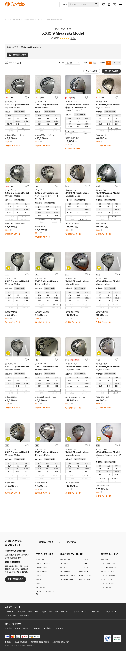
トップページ (105, 560)
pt (7, 142)
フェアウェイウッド (43, 564)
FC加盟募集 (58, 628)
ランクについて (91, 71)
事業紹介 (26, 628)
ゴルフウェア (83, 560)
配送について (33, 612)
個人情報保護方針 (21, 642)
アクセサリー (83, 572)
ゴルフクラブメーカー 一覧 (45, 592)
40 (114, 63)
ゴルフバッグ (65, 564)
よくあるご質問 (10, 616)
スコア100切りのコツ (109, 567)
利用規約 (8, 642)
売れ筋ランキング (46, 542)
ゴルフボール (83, 564)
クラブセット (40, 587)
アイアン (39, 576)
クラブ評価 (71, 542)
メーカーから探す (85, 579)
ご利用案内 (9, 612)
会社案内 (8, 628)
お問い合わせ (24, 616)
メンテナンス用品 (85, 576)
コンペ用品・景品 (66, 579)
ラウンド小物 (65, 572)
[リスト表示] (95, 63)
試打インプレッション (108, 579)
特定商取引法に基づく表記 (40, 642)
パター (38, 583)
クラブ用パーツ (65, 560)
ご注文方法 (21, 612)
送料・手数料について (63, 612)
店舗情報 (47, 628)
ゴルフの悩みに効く (108, 564)
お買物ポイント (110, 612)
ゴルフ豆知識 (106, 587)
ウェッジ (39, 579)
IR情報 (17, 628)
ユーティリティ (41, 567)
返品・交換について (81, 612)
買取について (97, 612)
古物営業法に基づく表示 (61, 642)
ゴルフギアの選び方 (108, 576)
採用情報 (37, 628)
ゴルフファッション (107, 583)
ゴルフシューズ (84, 567)
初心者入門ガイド (107, 572)
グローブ (63, 567)
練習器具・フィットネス (68, 576)
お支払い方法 (47, 612)
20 (109, 63)
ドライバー (40, 560)
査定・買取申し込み (15, 579)
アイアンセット (41, 572)
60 (119, 63)
